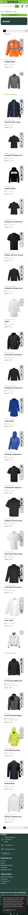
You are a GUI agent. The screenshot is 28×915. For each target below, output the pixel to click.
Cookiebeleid (4, 879)
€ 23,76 (9, 293)
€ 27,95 (9, 459)
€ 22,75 (9, 227)
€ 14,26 (9, 67)
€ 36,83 (9, 789)
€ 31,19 (9, 592)
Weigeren (14, 909)
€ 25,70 (9, 393)
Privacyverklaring (5, 881)
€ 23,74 (9, 260)
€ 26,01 (9, 426)
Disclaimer (3, 883)
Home (2, 11)
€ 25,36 (9, 360)
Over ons (3, 861)
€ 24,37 (9, 327)
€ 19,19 (9, 127)
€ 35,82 (9, 687)
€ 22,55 (9, 194)
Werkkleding (8, 11)
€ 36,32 (9, 755)
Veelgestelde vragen (6, 869)
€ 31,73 (9, 626)
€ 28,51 (9, 526)
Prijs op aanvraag (11, 94)
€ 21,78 (9, 160)
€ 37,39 (9, 822)
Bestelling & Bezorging (6, 865)
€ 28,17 (9, 493)
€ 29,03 (9, 559)
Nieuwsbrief (4, 867)
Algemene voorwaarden (7, 876)
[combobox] (8, 6)
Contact (3, 863)
